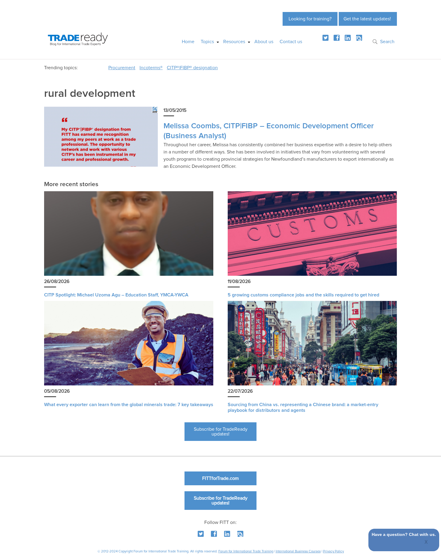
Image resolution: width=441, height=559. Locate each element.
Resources (234, 41)
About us (263, 41)
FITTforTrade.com (220, 478)
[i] (359, 38)
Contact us (291, 41)
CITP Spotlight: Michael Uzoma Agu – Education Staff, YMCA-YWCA (116, 295)
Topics (207, 41)
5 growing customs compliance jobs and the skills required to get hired (303, 295)
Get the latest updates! (367, 18)
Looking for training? (310, 18)
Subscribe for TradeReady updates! (221, 431)
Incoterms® (151, 67)
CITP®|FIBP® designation (192, 67)
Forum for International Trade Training (245, 551)
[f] (337, 38)
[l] (348, 38)
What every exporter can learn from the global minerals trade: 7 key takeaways (128, 404)
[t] (325, 38)
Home (188, 41)
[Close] (426, 542)
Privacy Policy (333, 551)
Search (387, 41)
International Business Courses (298, 551)
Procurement (121, 67)
